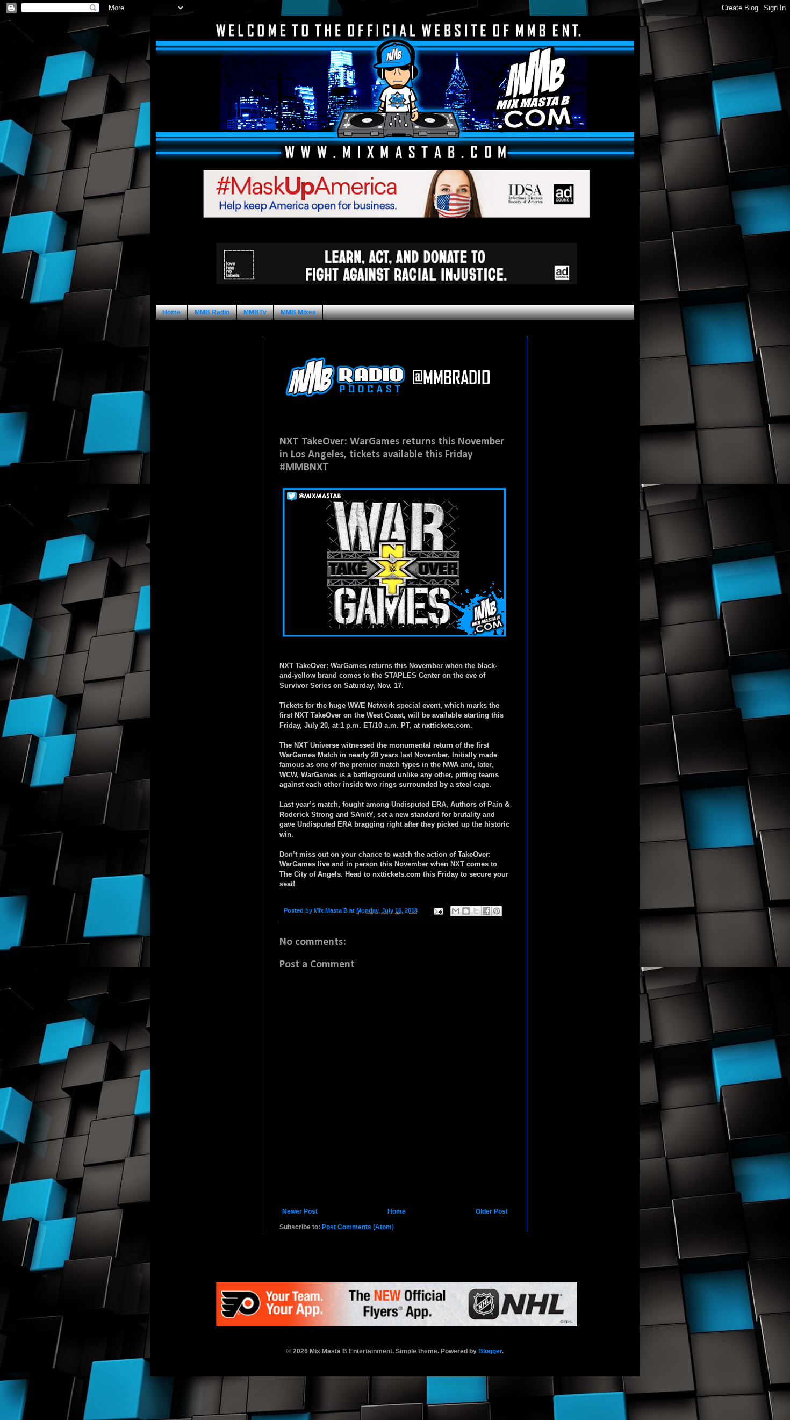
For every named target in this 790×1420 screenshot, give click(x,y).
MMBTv (255, 312)
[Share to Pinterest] (496, 911)
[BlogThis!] (466, 911)
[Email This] (455, 911)
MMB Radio (212, 312)
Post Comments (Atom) (358, 1227)
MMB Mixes (298, 312)
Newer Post (300, 1211)
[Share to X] (476, 911)
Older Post (492, 1211)
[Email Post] (438, 910)
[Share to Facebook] (486, 911)
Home (171, 312)
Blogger (490, 1351)
